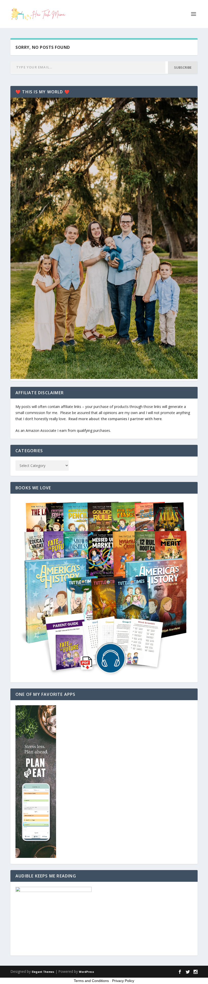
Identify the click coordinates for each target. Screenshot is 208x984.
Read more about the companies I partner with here (115, 418)
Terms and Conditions (91, 981)
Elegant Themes (43, 972)
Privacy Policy (123, 981)
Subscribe (183, 67)
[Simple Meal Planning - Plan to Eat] (35, 856)
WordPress (86, 972)
